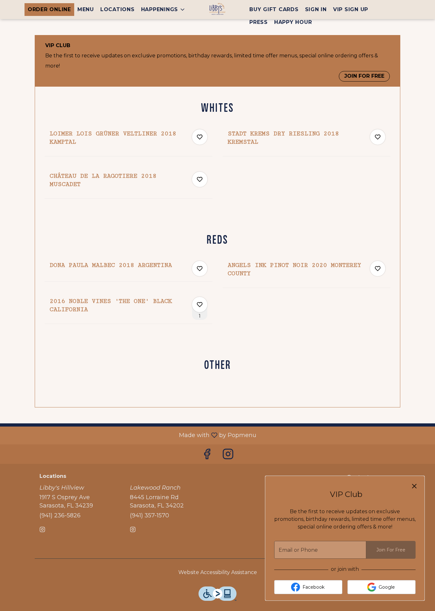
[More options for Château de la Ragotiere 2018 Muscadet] (199, 179)
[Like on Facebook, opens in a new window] (207, 456)
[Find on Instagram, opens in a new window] (228, 456)
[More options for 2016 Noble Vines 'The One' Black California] (199, 304)
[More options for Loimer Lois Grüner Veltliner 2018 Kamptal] (199, 137)
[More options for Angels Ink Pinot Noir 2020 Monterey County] (377, 268)
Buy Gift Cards (274, 9)
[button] (163, 9)
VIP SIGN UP (350, 9)
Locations (117, 9)
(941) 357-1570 (149, 515)
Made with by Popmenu (130, 435)
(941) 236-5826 (60, 515)
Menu (85, 9)
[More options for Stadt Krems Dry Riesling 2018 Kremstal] (377, 137)
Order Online (49, 9)
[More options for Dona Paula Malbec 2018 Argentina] (199, 268)
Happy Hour (293, 22)
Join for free (364, 76)
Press (258, 22)
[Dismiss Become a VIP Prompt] (414, 486)
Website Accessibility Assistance (217, 572)
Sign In (316, 9)
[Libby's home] (217, 10)
